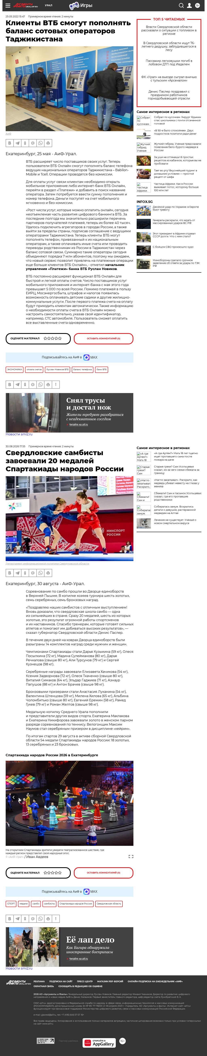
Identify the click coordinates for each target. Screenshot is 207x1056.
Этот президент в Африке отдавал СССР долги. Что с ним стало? (174, 235)
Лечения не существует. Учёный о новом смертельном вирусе (175, 521)
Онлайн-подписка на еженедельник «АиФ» (155, 981)
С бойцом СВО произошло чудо (173, 247)
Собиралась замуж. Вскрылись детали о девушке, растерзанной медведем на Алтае (175, 510)
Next (125, 797)
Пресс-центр (85, 981)
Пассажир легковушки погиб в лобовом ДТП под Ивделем (169, 62)
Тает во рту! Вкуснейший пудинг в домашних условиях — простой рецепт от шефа (175, 173)
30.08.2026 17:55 (15, 446)
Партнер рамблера (68, 1041)
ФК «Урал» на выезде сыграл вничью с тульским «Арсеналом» (169, 78)
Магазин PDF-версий (110, 981)
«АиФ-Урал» (16, 856)
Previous (14, 797)
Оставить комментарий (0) (103, 338)
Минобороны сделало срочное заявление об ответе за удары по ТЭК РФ (176, 263)
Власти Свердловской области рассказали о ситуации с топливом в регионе (169, 30)
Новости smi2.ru (19, 434)
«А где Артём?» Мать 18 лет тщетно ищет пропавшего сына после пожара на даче (176, 456)
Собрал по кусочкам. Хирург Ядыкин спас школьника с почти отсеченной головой (177, 120)
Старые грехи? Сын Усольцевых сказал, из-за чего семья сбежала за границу (176, 470)
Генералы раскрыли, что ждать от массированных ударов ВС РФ (174, 222)
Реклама (39, 981)
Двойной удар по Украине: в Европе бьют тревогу (176, 208)
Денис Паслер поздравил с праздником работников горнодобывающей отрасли (169, 95)
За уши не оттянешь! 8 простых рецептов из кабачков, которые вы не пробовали (177, 160)
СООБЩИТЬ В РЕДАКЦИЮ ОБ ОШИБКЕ (80, 986)
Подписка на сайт (60, 981)
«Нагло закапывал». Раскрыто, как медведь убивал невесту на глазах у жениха (176, 483)
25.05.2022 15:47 (15, 16)
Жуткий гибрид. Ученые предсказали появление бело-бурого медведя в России (177, 147)
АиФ (8, 133)
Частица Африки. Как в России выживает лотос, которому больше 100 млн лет (176, 187)
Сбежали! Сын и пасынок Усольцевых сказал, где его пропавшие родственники (177, 496)
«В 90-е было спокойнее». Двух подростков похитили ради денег (175, 132)
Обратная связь (44, 986)
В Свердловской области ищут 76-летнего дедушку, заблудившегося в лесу (169, 46)
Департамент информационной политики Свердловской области (47, 563)
